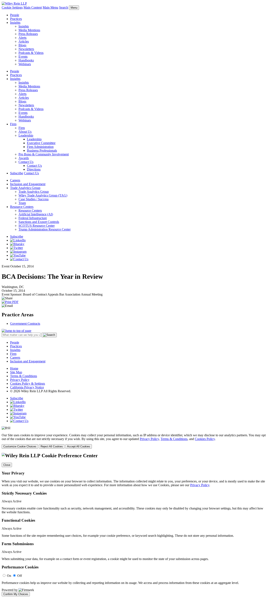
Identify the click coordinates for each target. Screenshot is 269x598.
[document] (134, 524)
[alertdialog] (134, 524)
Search (63, 7)
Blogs (22, 45)
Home (14, 368)
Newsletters (26, 49)
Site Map (16, 372)
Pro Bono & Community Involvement (43, 154)
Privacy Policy (19, 380)
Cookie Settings (12, 7)
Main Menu (50, 7)
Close (6, 464)
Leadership (25, 135)
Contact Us (25, 162)
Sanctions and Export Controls (38, 222)
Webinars (24, 64)
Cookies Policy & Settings (27, 383)
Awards (23, 158)
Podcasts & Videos (31, 53)
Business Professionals (42, 150)
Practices (16, 19)
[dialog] (134, 441)
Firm (13, 124)
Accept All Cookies (78, 446)
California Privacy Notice (27, 387)
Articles (23, 41)
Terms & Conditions (23, 376)
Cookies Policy (205, 439)
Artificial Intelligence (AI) (35, 214)
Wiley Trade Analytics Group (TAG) (42, 195)
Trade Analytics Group (25, 188)
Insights (15, 22)
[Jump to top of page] (16, 330)
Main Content (33, 7)
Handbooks (26, 60)
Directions (34, 169)
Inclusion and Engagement (27, 184)
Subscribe (16, 173)
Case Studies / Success (33, 199)
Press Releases (28, 34)
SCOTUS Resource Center (36, 225)
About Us (25, 131)
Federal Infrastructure (32, 218)
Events (23, 56)
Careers (15, 180)
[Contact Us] (19, 259)
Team (22, 203)
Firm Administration (40, 147)
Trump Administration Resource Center (44, 229)
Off (19, 575)
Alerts (22, 37)
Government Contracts (25, 323)
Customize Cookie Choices (19, 446)
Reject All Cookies (52, 446)
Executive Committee (41, 143)
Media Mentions (29, 30)
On (9, 575)
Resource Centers (21, 206)
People (14, 15)
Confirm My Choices (15, 594)
